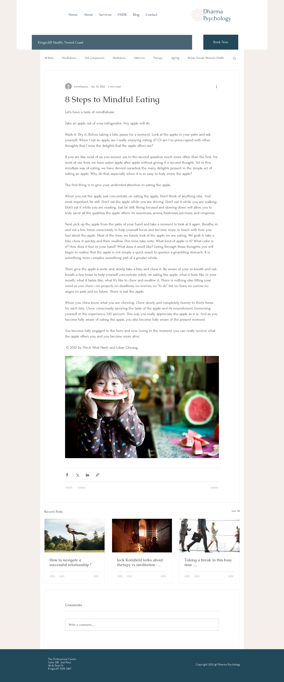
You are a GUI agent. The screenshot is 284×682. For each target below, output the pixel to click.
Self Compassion (94, 57)
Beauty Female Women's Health (206, 57)
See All (236, 511)
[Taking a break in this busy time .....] (209, 535)
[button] (234, 58)
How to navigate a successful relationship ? (70, 562)
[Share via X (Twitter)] (77, 475)
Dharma (213, 11)
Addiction (139, 57)
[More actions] (216, 86)
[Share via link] (98, 475)
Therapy (158, 57)
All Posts (49, 57)
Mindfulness (69, 57)
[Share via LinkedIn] (87, 475)
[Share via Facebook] (67, 475)
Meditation (119, 57)
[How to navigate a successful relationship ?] (74, 535)
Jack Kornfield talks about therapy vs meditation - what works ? (140, 562)
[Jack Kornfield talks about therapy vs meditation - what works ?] (142, 535)
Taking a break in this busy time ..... (208, 562)
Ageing (175, 57)
